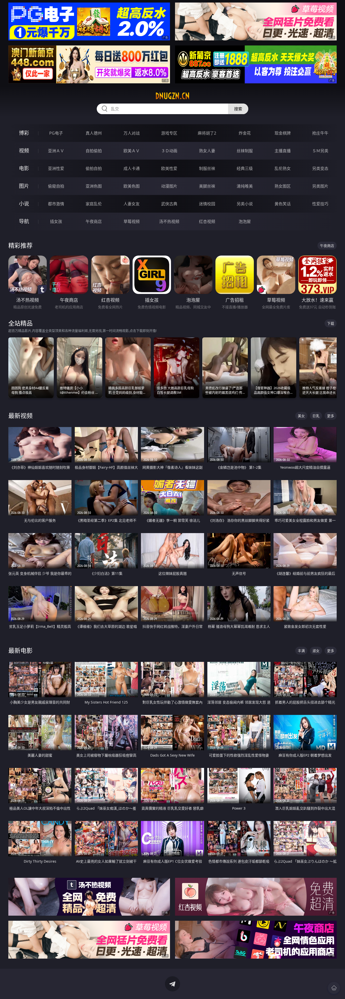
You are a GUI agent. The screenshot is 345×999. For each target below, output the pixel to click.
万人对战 (132, 133)
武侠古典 (169, 204)
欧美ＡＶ (132, 151)
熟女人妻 (207, 151)
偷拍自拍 (94, 168)
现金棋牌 (283, 133)
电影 (24, 168)
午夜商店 (94, 221)
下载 (330, 323)
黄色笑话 (283, 204)
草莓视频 (132, 221)
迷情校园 (207, 204)
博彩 (24, 133)
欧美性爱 (169, 168)
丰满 (301, 650)
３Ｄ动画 (169, 151)
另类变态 (320, 168)
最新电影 (20, 650)
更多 (330, 415)
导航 (24, 221)
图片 (24, 186)
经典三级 (245, 168)
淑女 (315, 650)
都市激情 (56, 204)
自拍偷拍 (94, 151)
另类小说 (245, 204)
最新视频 (20, 415)
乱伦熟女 (283, 168)
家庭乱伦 (94, 204)
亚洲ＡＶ (56, 151)
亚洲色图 (94, 186)
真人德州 (94, 133)
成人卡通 (132, 168)
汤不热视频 (169, 221)
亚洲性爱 (56, 168)
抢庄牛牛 (320, 133)
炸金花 (245, 133)
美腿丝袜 (207, 186)
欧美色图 (132, 186)
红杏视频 (207, 221)
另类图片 (320, 186)
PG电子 (56, 133)
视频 (24, 150)
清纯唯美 (245, 186)
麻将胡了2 (207, 133)
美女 (301, 415)
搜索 (238, 109)
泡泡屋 (245, 221)
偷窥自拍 (56, 186)
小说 (24, 203)
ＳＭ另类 (320, 151)
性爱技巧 (320, 204)
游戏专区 (169, 133)
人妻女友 (132, 204)
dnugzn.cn (172, 96)
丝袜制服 (245, 151)
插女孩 (56, 221)
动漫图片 (169, 186)
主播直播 (283, 151)
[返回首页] (334, 988)
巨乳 (315, 415)
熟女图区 (283, 186)
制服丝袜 (207, 168)
